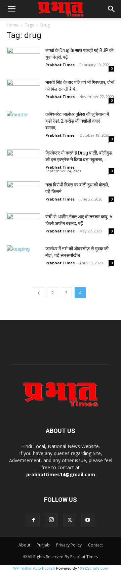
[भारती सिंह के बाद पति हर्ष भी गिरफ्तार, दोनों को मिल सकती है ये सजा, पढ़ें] (23, 90)
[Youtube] (87, 520)
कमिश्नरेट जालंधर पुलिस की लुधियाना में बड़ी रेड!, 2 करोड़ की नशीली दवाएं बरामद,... (77, 121)
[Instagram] (51, 520)
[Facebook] (33, 520)
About (24, 545)
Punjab (43, 545)
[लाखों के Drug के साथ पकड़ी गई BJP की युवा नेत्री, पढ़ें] (23, 58)
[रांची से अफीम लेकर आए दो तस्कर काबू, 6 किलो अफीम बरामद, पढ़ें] (23, 224)
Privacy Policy (69, 545)
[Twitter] (69, 520)
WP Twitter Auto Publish (34, 568)
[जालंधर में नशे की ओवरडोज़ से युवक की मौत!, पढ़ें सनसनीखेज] (23, 256)
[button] (11, 9)
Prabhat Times (60, 64)
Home (12, 25)
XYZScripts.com (94, 568)
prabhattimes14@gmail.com (60, 474)
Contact (95, 545)
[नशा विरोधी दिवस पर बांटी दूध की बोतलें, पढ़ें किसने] (23, 193)
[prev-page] (38, 292)
